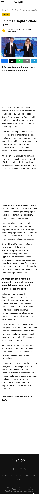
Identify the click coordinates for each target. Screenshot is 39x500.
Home (4, 10)
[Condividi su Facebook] (5, 61)
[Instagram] (21, 469)
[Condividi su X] (12, 61)
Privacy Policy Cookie (19, 479)
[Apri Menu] (2, 2)
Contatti (18, 475)
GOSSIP (10, 10)
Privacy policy (30, 475)
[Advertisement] (20, 89)
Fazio (18, 363)
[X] (17, 469)
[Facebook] (13, 469)
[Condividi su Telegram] (34, 61)
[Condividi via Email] (26, 61)
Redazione (12, 31)
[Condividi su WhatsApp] (19, 61)
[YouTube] (25, 469)
